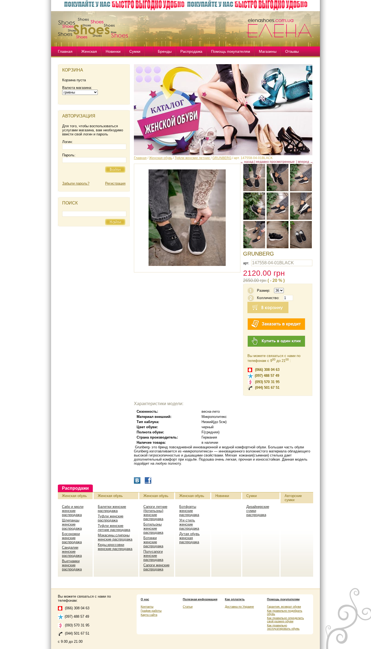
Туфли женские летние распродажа (114, 528)
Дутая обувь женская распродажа (189, 538)
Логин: (67, 142)
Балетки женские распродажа (112, 509)
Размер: (263, 290)
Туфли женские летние (193, 158)
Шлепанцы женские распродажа (72, 524)
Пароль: (69, 155)
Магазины (267, 51)
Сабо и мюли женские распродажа (72, 511)
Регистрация (115, 183)
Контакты (147, 606)
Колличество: (268, 298)
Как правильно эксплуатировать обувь (283, 627)
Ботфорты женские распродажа (189, 511)
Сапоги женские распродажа (156, 567)
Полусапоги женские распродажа (153, 555)
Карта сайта (149, 614)
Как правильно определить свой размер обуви (285, 619)
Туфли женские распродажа (110, 518)
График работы (151, 610)
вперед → (305, 162)
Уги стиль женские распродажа (189, 524)
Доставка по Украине (239, 606)
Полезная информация (200, 599)
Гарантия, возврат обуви (284, 606)
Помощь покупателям (230, 51)
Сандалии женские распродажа (72, 551)
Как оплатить (235, 599)
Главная (65, 51)
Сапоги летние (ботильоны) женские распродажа (155, 513)
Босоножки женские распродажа (72, 538)
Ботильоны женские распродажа (153, 528)
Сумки (134, 51)
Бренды (165, 51)
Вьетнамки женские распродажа (72, 565)
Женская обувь (160, 158)
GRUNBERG (221, 158)
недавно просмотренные (275, 162)
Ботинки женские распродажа (153, 542)
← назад (246, 162)
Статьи (188, 606)
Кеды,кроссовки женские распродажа (115, 547)
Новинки (113, 51)
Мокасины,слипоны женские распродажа (115, 537)
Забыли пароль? (75, 183)
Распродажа (191, 51)
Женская (89, 51)
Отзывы (292, 51)
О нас (145, 599)
